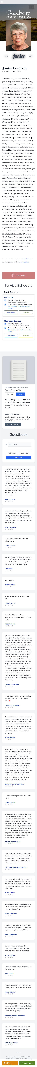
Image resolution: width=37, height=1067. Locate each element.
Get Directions (11, 312)
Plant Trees (26, 312)
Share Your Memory (12, 424)
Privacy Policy (13, 1058)
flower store (25, 262)
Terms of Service (24, 1058)
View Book (9, 394)
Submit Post (18, 457)
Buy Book (21, 394)
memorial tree (26, 259)
